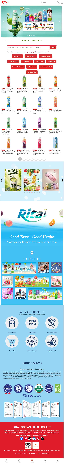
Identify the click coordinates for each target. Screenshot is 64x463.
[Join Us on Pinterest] (38, 438)
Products (32, 461)
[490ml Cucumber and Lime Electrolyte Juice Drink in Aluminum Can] (55, 142)
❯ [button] (59, 21)
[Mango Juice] (13, 180)
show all (45, 52)
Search (53, 47)
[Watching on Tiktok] (30, 438)
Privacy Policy (32, 453)
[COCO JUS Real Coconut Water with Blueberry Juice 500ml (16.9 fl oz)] (40, 101)
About (45, 461)
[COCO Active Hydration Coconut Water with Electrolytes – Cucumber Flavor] (8, 122)
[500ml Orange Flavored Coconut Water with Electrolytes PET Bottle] (55, 101)
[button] (29, 35)
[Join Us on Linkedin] (34, 438)
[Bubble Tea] (32, 180)
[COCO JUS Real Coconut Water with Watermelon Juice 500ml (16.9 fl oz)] (8, 81)
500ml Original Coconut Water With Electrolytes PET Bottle (22, 131)
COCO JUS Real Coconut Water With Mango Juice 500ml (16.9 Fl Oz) (55, 90)
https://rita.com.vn (43, 435)
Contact (57, 461)
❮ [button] (3, 21)
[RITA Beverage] (5, 3)
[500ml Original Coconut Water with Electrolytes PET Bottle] (24, 122)
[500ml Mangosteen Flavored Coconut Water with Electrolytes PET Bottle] (40, 122)
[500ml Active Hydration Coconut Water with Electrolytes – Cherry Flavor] (40, 142)
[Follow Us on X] (42, 438)
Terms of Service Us (43, 453)
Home (6, 461)
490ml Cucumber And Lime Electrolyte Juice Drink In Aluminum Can (55, 152)
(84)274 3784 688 (13, 432)
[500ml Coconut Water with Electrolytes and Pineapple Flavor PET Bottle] (8, 142)
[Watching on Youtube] (25, 438)
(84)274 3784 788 (27, 432)
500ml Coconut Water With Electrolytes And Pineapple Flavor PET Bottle (8, 152)
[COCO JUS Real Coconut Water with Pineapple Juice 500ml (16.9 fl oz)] (24, 81)
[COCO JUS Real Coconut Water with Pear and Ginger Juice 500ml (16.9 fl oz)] (40, 81)
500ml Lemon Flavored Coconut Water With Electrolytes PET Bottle (55, 131)
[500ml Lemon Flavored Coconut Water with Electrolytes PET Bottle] (55, 122)
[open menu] (62, 3)
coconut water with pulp (21, 52)
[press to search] (58, 3)
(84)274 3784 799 (40, 432)
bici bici (40, 52)
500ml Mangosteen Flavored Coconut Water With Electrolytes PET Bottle (39, 131)
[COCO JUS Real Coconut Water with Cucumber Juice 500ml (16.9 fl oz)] (24, 101)
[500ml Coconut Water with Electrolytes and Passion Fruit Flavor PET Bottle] (24, 142)
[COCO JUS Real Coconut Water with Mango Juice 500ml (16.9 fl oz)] (55, 81)
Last (44, 158)
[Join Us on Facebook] (21, 438)
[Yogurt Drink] (50, 180)
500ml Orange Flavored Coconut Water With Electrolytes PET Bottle (55, 111)
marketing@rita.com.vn (26, 435)
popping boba (33, 52)
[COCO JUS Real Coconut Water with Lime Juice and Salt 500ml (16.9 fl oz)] (8, 101)
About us (17, 453)
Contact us (25, 453)
